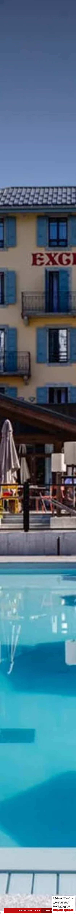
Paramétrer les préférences (63, 911)
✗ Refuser (68, 909)
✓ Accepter (58, 909)
